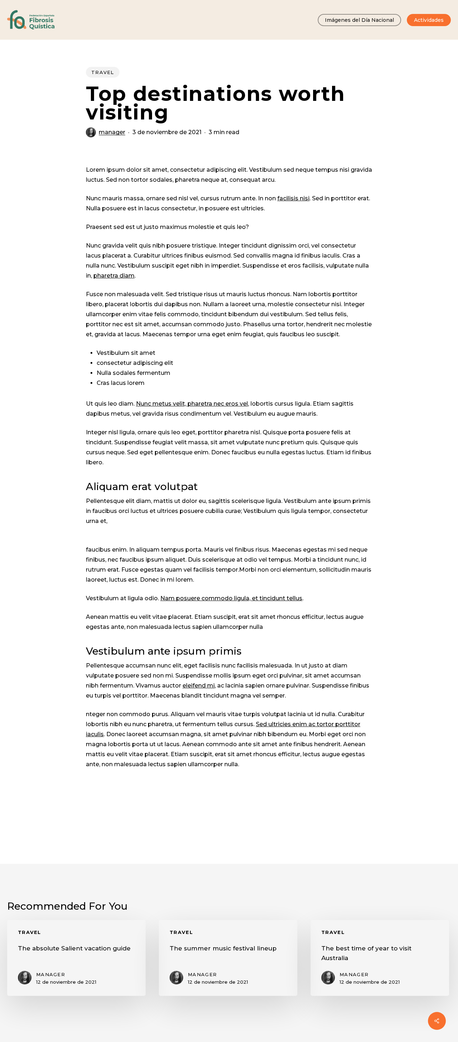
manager (112, 132)
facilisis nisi (293, 198)
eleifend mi (198, 685)
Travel (102, 72)
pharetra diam (114, 275)
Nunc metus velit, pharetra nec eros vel (192, 403)
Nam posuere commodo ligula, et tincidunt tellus (231, 598)
